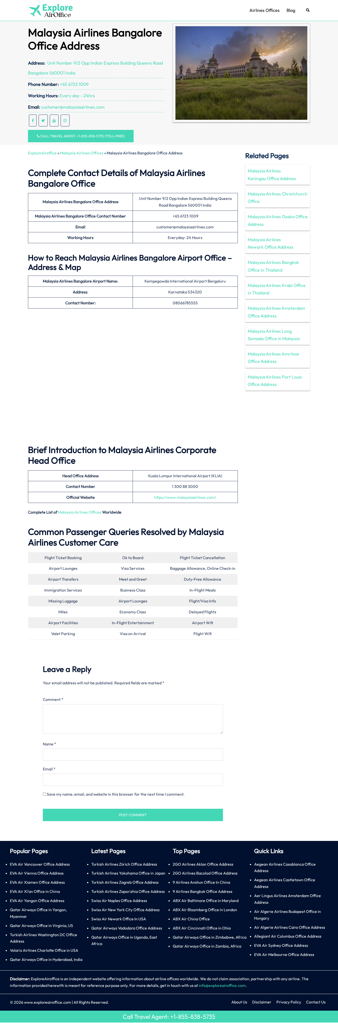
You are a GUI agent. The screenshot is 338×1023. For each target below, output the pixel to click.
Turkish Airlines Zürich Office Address (124, 864)
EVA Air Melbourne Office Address (284, 954)
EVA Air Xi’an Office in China (35, 891)
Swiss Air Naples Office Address (119, 900)
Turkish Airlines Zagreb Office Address (125, 882)
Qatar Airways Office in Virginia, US (41, 925)
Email (49, 768)
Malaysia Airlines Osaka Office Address (278, 220)
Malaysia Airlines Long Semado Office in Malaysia (274, 334)
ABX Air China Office (191, 918)
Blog (291, 10)
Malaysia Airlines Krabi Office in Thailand (277, 289)
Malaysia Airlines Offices (81, 152)
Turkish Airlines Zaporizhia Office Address (128, 891)
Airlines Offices (264, 10)
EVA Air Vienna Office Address (37, 873)
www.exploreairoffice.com (47, 1002)
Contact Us (316, 1001)
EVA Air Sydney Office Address (281, 945)
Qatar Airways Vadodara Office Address (126, 928)
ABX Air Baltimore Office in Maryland (206, 900)
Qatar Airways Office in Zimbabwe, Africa (209, 937)
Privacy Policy (288, 1001)
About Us (239, 1001)
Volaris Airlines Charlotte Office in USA (44, 950)
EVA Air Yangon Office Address (37, 900)
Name (49, 743)
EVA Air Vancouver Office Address (40, 864)
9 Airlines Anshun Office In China (201, 882)
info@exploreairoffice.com (222, 985)
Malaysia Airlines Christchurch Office (277, 197)
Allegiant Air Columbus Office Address (287, 936)
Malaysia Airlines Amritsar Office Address (274, 357)
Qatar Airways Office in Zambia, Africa (207, 946)
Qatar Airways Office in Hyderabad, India (46, 959)
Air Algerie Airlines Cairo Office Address (289, 927)
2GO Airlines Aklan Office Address (203, 864)
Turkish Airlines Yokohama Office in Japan (128, 873)
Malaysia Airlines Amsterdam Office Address (276, 311)
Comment (53, 699)
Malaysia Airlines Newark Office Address (270, 243)
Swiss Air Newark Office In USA (118, 918)
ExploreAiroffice (42, 152)
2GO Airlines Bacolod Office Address (205, 873)
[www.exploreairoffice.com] (50, 9)
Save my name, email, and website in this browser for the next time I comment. (116, 794)
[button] (308, 10)
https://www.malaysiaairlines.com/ (185, 497)
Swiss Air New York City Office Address (125, 909)
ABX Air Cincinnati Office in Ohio (202, 928)
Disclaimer (261, 1001)
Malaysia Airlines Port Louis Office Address (275, 380)
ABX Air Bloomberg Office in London (205, 909)
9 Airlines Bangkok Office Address (202, 891)
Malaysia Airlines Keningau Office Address (272, 174)
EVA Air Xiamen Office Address (37, 882)
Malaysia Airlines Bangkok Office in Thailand (273, 266)
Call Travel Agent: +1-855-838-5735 (169, 1016)
